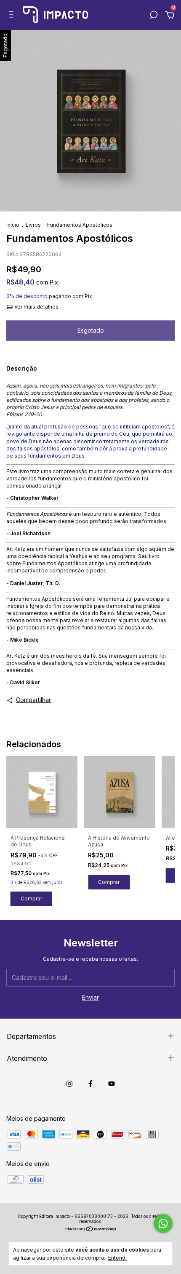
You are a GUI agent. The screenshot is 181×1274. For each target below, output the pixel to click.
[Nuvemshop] (90, 1229)
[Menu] (12, 16)
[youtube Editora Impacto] (111, 1083)
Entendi (117, 1258)
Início (12, 225)
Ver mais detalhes (36, 307)
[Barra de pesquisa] (154, 16)
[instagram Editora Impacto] (69, 1083)
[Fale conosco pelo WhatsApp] (163, 1223)
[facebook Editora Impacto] (90, 1083)
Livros (33, 225)
